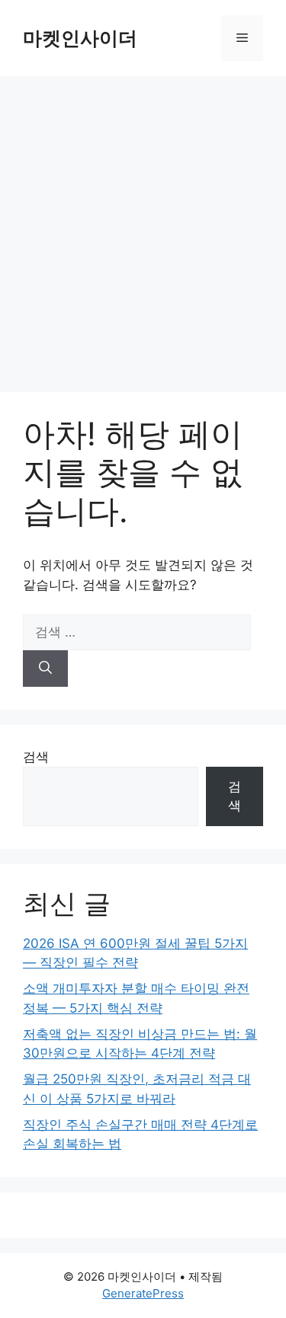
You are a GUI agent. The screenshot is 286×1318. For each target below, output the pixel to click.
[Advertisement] (143, 226)
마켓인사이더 (80, 38)
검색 (36, 756)
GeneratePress (143, 1293)
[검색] (45, 668)
